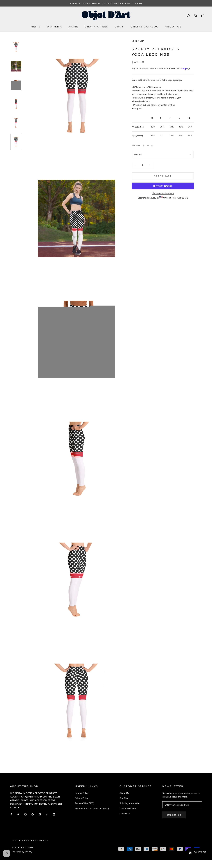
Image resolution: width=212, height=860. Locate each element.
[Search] (195, 15)
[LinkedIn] (54, 814)
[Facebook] (144, 146)
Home (73, 26)
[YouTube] (40, 814)
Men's (35, 26)
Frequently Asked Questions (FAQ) (92, 808)
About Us (173, 26)
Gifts (119, 26)
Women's (54, 26)
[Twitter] (148, 146)
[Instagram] (25, 814)
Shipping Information (130, 803)
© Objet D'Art (23, 847)
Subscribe (174, 815)
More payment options (163, 193)
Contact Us (125, 813)
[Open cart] (202, 15)
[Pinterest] (152, 146)
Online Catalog (145, 26)
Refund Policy (81, 793)
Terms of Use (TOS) (84, 803)
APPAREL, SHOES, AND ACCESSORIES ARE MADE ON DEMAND (106, 3)
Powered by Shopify (22, 851)
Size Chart (124, 798)
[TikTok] (47, 814)
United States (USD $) (29, 840)
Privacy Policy (81, 798)
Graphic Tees (96, 26)
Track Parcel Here (128, 808)
